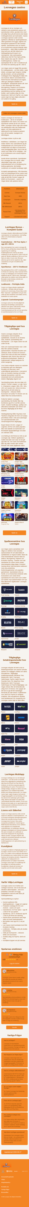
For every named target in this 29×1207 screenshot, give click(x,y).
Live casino (11, 449)
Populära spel (3, 449)
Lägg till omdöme (14, 963)
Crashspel (19, 449)
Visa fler (14, 1027)
